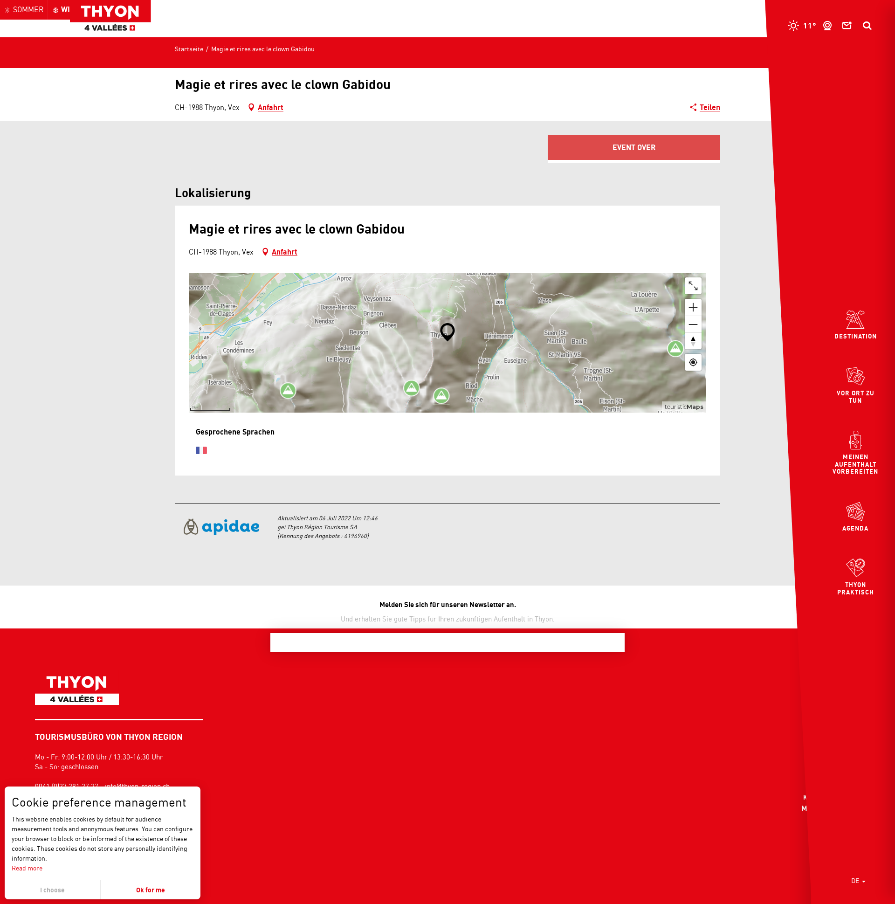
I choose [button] (52, 890)
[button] (867, 25)
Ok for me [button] (150, 890)
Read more (27, 868)
